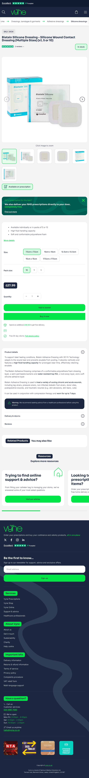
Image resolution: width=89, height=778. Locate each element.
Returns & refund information (16, 664)
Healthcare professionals (14, 616)
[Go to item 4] (62, 156)
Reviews (8, 424)
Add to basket (44, 307)
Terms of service (11, 669)
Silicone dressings (79, 21)
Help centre (9, 646)
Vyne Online (9, 607)
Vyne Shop (8, 603)
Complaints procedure (13, 677)
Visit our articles (33, 499)
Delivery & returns (12, 416)
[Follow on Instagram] (17, 540)
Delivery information (12, 660)
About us (7, 629)
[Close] (82, 201)
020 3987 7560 (10, 710)
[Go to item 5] (79, 156)
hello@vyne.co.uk (12, 730)
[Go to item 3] (44, 156)
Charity (7, 642)
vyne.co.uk (48, 765)
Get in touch (9, 634)
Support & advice (11, 611)
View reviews (19, 46)
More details (9, 240)
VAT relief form (10, 681)
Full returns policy (32, 336)
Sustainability (9, 638)
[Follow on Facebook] (11, 540)
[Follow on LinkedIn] (23, 540)
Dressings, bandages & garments (25, 21)
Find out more (11, 212)
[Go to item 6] (9, 173)
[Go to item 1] (9, 156)
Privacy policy (10, 673)
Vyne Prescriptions (12, 599)
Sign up (44, 578)
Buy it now (44, 316)
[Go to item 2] (26, 156)
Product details (11, 352)
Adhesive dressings (55, 21)
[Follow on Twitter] (5, 540)
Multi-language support (14, 685)
